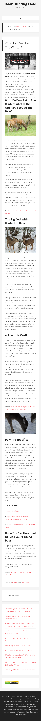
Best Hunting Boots (13, 511)
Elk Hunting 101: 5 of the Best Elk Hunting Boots (20, 670)
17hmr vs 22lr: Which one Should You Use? (18, 650)
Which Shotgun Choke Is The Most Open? (18, 646)
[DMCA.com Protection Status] (12, 683)
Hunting (14, 582)
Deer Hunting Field (20, 4)
